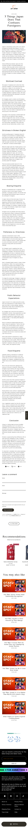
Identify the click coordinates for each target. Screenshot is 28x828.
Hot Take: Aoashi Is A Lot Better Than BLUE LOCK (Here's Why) (14, 693)
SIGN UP (14, 763)
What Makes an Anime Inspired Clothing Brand (14, 717)
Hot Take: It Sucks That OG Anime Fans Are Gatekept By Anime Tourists (14, 644)
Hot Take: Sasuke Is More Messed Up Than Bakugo (14, 619)
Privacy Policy (19, 801)
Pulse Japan (15, 523)
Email (3, 485)
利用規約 (13, 515)
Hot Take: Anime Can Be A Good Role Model (14, 669)
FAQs (16, 812)
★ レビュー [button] (26, 415)
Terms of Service (6, 804)
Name (3, 478)
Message (4, 493)
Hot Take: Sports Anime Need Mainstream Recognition (14, 595)
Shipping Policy (6, 809)
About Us (4, 801)
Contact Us (18, 809)
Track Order (5, 812)
